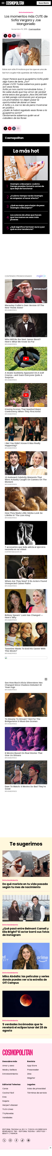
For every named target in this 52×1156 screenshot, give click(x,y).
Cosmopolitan (35, 29)
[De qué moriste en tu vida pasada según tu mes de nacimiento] (26, 863)
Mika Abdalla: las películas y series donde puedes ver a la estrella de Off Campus (25, 980)
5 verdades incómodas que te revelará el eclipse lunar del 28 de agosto (24, 1027)
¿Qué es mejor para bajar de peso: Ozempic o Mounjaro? (27, 206)
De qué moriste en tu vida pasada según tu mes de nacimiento (25, 885)
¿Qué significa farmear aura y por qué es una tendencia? (27, 228)
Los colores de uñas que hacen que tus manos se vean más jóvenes (25, 217)
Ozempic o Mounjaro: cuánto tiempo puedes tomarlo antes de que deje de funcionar (27, 186)
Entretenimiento (26, 12)
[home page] (15, 3)
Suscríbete (44, 3)
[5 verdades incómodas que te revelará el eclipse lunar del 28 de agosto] (26, 1004)
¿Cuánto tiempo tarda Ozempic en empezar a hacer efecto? (26, 197)
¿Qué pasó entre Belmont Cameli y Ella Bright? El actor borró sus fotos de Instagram (25, 932)
